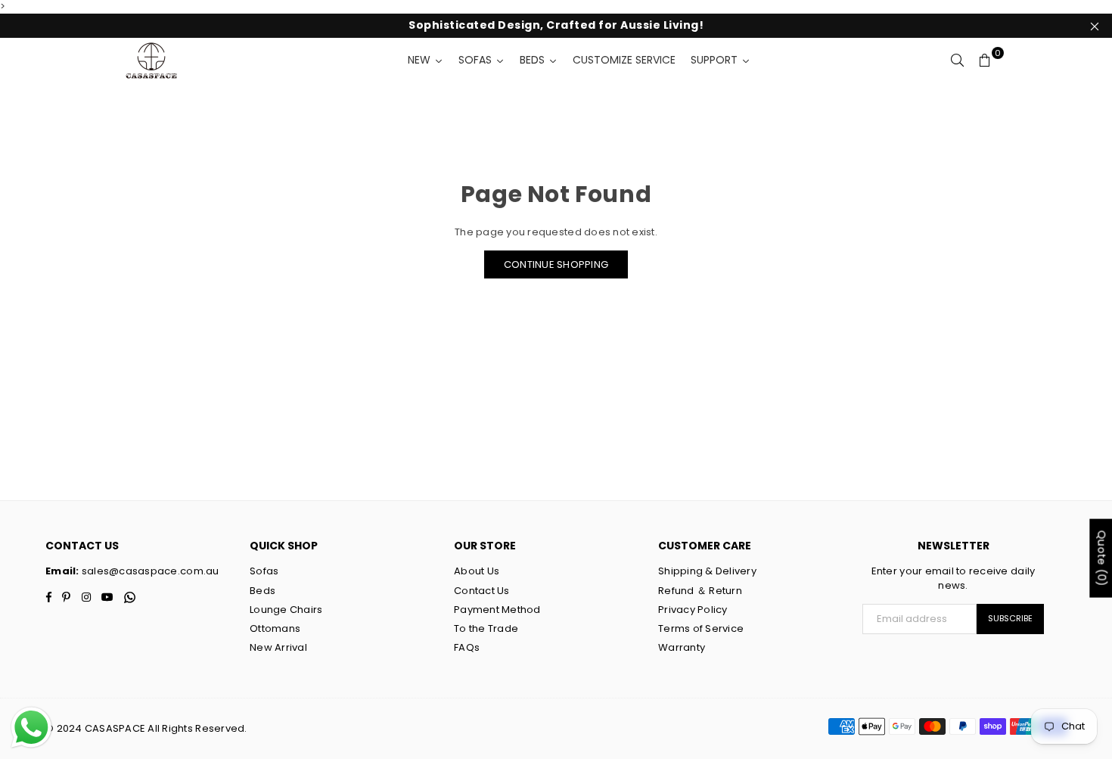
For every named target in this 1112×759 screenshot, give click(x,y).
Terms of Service (701, 628)
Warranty (681, 647)
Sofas (264, 571)
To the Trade (486, 628)
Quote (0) (1101, 558)
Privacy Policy (693, 609)
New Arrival (278, 647)
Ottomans (275, 628)
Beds (262, 590)
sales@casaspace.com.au (149, 571)
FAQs (467, 647)
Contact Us (482, 590)
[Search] (957, 60)
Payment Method (497, 609)
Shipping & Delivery (707, 571)
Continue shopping (556, 264)
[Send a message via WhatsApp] (31, 727)
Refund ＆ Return (700, 590)
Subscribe (1010, 618)
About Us (476, 571)
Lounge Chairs (286, 609)
